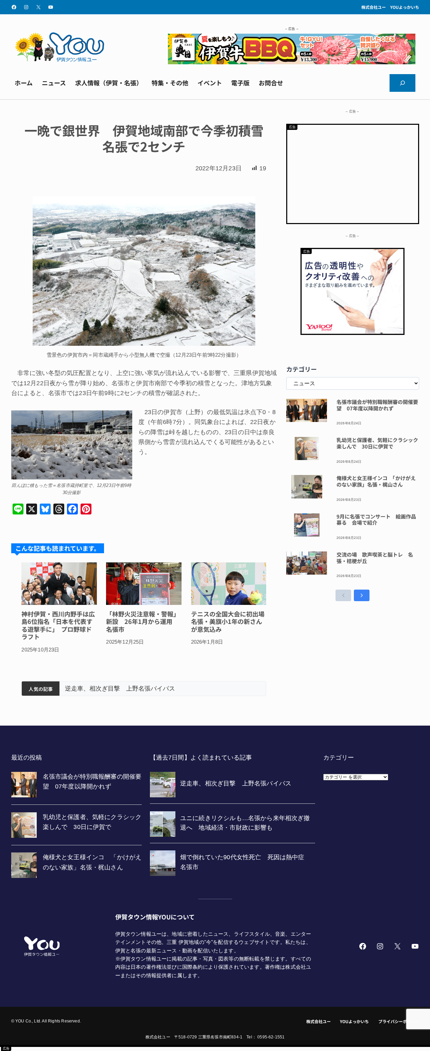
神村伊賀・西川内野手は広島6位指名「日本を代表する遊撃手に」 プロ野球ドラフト (58, 625)
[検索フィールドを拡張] (402, 83)
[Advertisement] (352, 172)
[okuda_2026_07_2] (291, 62)
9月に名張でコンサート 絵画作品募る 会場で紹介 (376, 519)
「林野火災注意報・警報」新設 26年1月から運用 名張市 (142, 621)
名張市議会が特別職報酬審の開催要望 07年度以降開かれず (377, 405)
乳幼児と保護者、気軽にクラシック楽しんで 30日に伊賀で (377, 443)
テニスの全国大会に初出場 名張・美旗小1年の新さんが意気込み (228, 621)
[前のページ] (343, 595)
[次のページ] (361, 595)
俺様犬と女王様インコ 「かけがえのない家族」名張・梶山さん (376, 481)
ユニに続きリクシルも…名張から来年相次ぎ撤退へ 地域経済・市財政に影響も (167, 688)
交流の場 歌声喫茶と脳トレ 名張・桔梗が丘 (375, 558)
